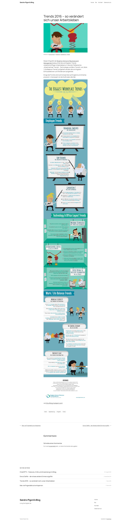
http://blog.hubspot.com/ (54, 403)
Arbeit (45, 411)
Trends (68, 54)
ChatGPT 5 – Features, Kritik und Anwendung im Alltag (38, 472)
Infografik (59, 411)
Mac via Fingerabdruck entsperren (31, 425)
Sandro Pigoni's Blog (27, 2)
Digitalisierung (63, 54)
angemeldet (52, 446)
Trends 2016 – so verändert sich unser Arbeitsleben (37, 481)
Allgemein (58, 54)
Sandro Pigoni (52, 54)
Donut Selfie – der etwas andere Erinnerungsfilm (96, 425)
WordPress (109, 519)
